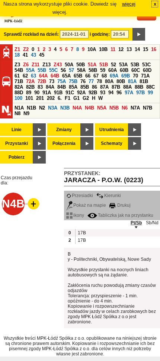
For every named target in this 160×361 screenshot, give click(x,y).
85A (73, 87)
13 (129, 49)
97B (140, 92)
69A (114, 76)
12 (121, 49)
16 (153, 49)
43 (33, 55)
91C (69, 92)
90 (36, 92)
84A (50, 87)
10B (103, 49)
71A (145, 76)
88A (127, 87)
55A (30, 70)
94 (110, 92)
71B (19, 81)
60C (135, 70)
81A (132, 81)
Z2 (26, 49)
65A (66, 76)
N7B (147, 108)
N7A (135, 108)
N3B (65, 108)
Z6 (26, 64)
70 (135, 76)
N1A (19, 108)
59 (102, 70)
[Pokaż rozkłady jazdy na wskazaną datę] (138, 34)
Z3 (17, 64)
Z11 (35, 64)
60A (112, 70)
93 (102, 92)
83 (40, 87)
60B (124, 70)
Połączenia (64, 143)
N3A (52, 108)
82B (30, 87)
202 (51, 98)
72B (42, 81)
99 (150, 92)
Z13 (46, 64)
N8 (17, 113)
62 (25, 76)
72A (30, 81)
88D (19, 92)
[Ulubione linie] (31, 203)
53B (135, 64)
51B (103, 64)
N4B (89, 108)
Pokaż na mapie (89, 205)
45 (41, 55)
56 (63, 70)
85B (84, 87)
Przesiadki (82, 195)
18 (17, 55)
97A (129, 92)
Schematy (111, 143)
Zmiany (64, 129)
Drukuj (123, 205)
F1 (67, 98)
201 (40, 98)
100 (18, 98)
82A (19, 87)
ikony (78, 215)
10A (91, 49)
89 (28, 92)
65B (78, 76)
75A (61, 81)
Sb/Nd (152, 222)
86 (94, 87)
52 (113, 64)
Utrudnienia (111, 129)
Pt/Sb (136, 222)
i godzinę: (100, 34)
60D (147, 70)
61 (17, 76)
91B (58, 92)
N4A (77, 108)
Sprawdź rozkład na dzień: (31, 34)
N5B (114, 108)
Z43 (58, 64)
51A (92, 64)
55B (42, 70)
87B (116, 87)
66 (87, 76)
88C (150, 87)
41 (25, 55)
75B (73, 81)
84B (61, 87)
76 (83, 81)
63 (33, 76)
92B (93, 92)
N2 (42, 108)
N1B (31, 108)
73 (51, 81)
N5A (101, 108)
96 (119, 92)
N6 (125, 108)
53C (146, 64)
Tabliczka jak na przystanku (125, 215)
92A (81, 92)
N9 (26, 113)
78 (99, 81)
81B (144, 81)
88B (139, 87)
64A (43, 76)
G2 (86, 98)
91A (46, 92)
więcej (128, 4)
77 (91, 81)
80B (120, 81)
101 (29, 98)
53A (123, 64)
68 (104, 76)
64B (55, 76)
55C (53, 70)
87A (104, 87)
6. (60, 98)
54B (19, 70)
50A (69, 64)
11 (113, 49)
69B (125, 76)
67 (96, 76)
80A (109, 81)
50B (80, 64)
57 (71, 70)
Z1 (17, 49)
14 (137, 49)
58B (93, 70)
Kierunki (112, 195)
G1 (76, 98)
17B (81, 232)
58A (81, 70)
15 (145, 49)
